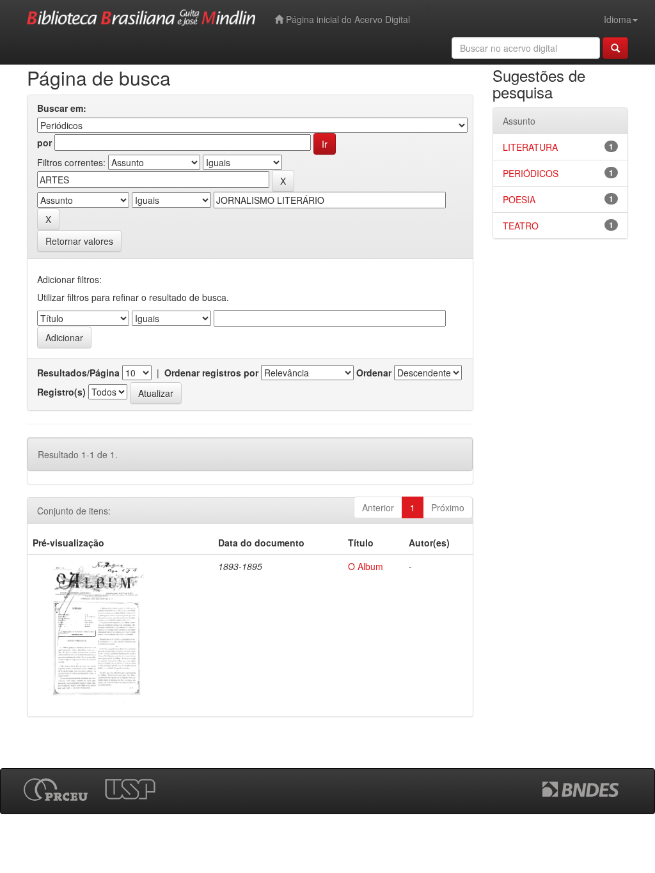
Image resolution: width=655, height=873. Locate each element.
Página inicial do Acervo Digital (346, 19)
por (44, 142)
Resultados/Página (78, 372)
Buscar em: (61, 108)
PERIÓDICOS (530, 173)
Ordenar (373, 372)
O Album (365, 566)
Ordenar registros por (211, 372)
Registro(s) (61, 391)
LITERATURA (530, 147)
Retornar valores (79, 241)
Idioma (617, 19)
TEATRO (521, 225)
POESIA (519, 199)
